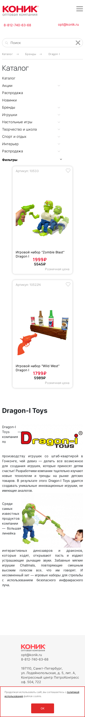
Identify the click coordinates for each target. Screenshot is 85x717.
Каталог (8, 78)
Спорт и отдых (14, 136)
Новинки (9, 100)
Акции (7, 86)
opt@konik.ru (68, 24)
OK (42, 708)
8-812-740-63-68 (17, 25)
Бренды (8, 107)
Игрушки (9, 115)
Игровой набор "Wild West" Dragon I (37, 368)
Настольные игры (17, 122)
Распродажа (12, 93)
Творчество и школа (19, 129)
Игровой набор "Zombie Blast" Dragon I (40, 254)
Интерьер (10, 144)
